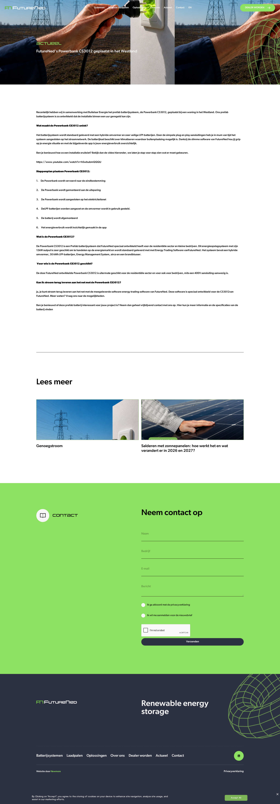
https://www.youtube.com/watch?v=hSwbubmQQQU (68, 162)
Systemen (99, 7)
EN (190, 7)
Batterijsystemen (49, 756)
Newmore (56, 771)
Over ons (155, 7)
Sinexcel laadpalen (119, 7)
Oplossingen (139, 7)
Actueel (168, 7)
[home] (25, 8)
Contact (180, 7)
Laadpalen (75, 756)
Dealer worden (140, 756)
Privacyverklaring (234, 771)
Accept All (236, 797)
